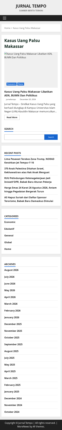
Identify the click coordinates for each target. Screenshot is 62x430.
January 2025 (11, 391)
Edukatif (9, 228)
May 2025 (9, 364)
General (8, 235)
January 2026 (11, 317)
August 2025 (11, 351)
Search (8, 128)
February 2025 (12, 385)
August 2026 (11, 270)
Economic (11, 84)
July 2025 (9, 357)
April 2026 (10, 297)
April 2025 (10, 371)
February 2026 (12, 310)
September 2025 (13, 344)
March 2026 (10, 303)
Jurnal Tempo (31, 6)
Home (20, 84)
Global (8, 242)
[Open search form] (57, 18)
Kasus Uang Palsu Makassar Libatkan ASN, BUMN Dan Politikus (31, 70)
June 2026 (9, 283)
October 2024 (11, 411)
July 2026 (9, 276)
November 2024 (13, 405)
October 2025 (11, 337)
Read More (13, 118)
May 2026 (9, 290)
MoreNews (23, 426)
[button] (4, 18)
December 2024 (13, 398)
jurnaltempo (11, 99)
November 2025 (13, 330)
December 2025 (13, 324)
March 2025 (10, 378)
